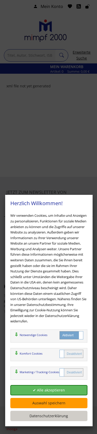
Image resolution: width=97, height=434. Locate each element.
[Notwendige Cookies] (71, 335)
